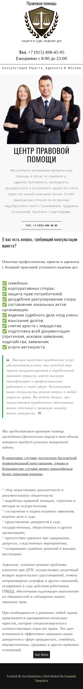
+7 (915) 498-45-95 (46, 52)
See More (41, 655)
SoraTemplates (32, 676)
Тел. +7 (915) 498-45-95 (41, 225)
